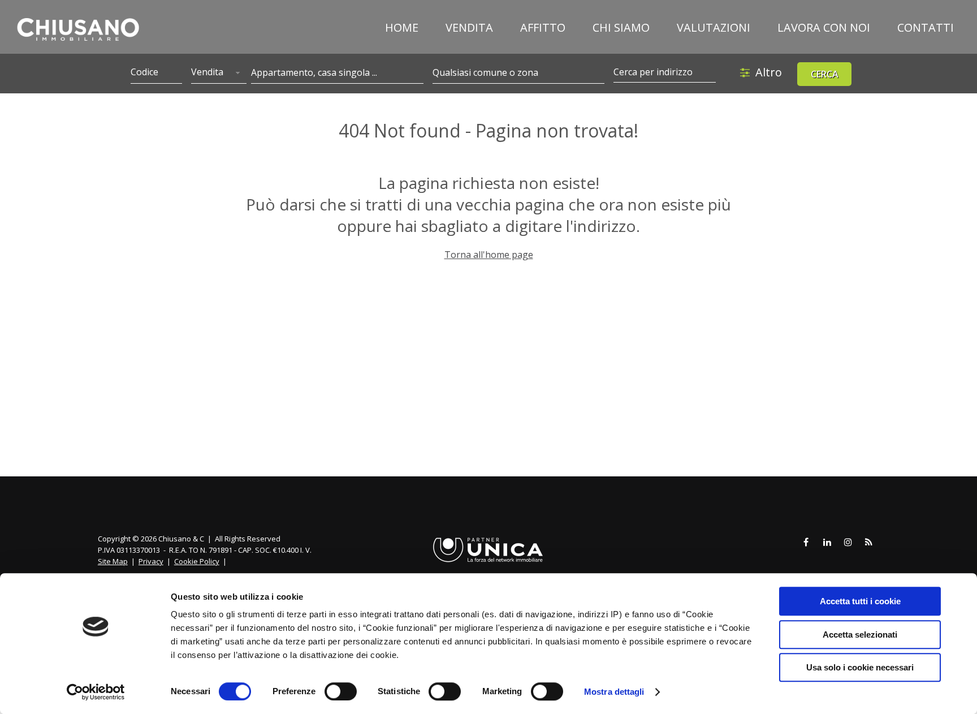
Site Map (113, 561)
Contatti (925, 27)
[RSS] (869, 542)
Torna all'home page (488, 254)
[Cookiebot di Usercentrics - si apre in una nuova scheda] (95, 691)
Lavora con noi (823, 27)
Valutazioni (713, 27)
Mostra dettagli (614, 691)
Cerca (824, 74)
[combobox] (219, 73)
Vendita (469, 27)
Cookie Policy (196, 561)
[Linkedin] (827, 542)
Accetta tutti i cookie (860, 601)
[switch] (341, 691)
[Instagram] (848, 542)
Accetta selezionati (860, 634)
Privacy (151, 561)
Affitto (542, 27)
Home (401, 27)
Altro (768, 72)
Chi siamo (621, 27)
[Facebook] (806, 542)
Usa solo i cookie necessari (860, 667)
